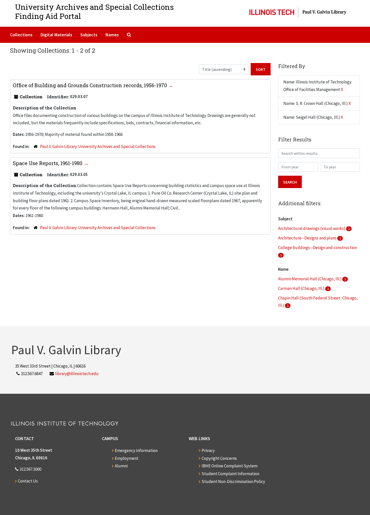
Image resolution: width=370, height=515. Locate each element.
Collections (21, 35)
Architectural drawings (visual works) (312, 228)
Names (112, 35)
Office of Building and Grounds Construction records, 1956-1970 (90, 85)
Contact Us (28, 481)
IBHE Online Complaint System (229, 466)
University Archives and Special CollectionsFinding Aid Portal (94, 11)
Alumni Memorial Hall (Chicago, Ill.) (310, 279)
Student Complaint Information (230, 473)
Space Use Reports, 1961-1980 (48, 163)
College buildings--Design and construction (317, 247)
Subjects (88, 35)
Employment (126, 458)
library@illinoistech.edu (77, 373)
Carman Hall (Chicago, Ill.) (301, 288)
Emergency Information (136, 450)
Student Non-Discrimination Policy (233, 481)
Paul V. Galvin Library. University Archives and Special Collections (98, 146)
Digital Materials (56, 35)
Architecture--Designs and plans (307, 238)
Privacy (208, 450)
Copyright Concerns (219, 458)
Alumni (121, 466)
